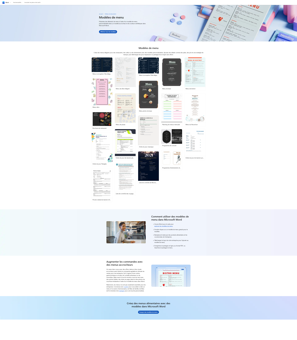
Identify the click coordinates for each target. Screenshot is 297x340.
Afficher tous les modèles (108, 32)
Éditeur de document (110, 14)
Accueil (101, 14)
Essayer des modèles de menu (148, 312)
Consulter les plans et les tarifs (32, 2)
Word (7, 2)
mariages (121, 291)
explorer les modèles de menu (163, 226)
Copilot (126, 287)
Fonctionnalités (17, 2)
